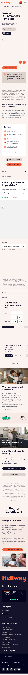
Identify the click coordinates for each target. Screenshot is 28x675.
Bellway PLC (16, 660)
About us (5, 614)
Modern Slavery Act (6, 665)
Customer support (8, 651)
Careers (3, 660)
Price (6, 317)
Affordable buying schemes (10, 644)
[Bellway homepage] (14, 582)
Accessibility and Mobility (19, 665)
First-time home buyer (8, 639)
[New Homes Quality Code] (21, 593)
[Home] (1, 6)
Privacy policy (5, 662)
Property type (7, 313)
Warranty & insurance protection (11, 634)
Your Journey (6, 627)
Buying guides (6, 647)
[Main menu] (25, 2)
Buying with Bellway (9, 623)
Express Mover (6, 642)
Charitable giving (7, 617)
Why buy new (6, 637)
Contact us (5, 620)
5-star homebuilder (7, 629)
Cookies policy (17, 662)
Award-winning (6, 632)
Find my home (7, 607)
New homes (5, 610)
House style (5, 242)
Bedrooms (7, 321)
